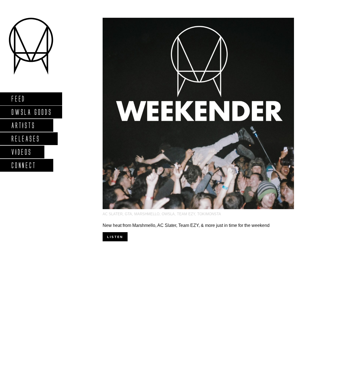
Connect (23, 165)
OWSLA (168, 214)
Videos (21, 152)
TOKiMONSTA (209, 214)
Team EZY (186, 214)
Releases (25, 138)
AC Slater (113, 214)
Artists (23, 125)
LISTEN (115, 237)
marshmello (146, 214)
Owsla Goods (31, 112)
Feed (18, 98)
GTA (128, 214)
